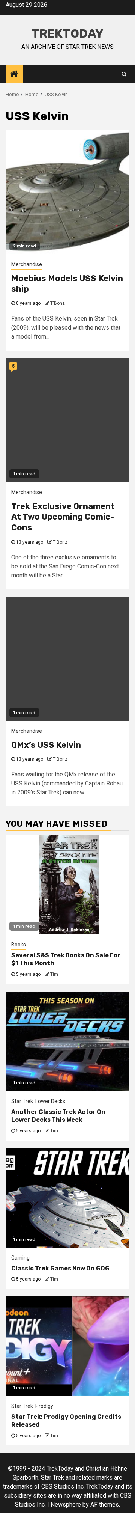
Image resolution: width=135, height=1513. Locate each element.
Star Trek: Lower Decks (38, 1101)
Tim (54, 974)
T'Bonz (57, 303)
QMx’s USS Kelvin (46, 745)
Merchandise (26, 264)
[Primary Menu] (34, 74)
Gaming (20, 1258)
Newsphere (66, 1504)
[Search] (124, 74)
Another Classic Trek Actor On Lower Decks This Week (58, 1115)
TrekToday (68, 33)
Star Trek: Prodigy (32, 1406)
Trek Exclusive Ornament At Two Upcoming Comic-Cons (63, 517)
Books (18, 945)
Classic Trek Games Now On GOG (60, 1268)
